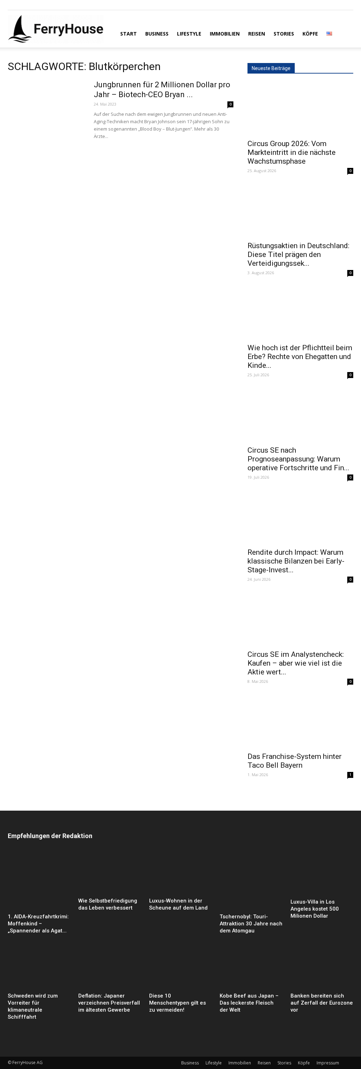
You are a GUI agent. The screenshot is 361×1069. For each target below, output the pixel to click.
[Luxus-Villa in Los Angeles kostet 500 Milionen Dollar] (321, 873)
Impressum (328, 1063)
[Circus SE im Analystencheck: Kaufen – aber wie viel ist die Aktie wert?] (300, 619)
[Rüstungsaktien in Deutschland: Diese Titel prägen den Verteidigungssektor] (300, 211)
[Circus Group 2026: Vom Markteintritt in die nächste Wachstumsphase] (300, 109)
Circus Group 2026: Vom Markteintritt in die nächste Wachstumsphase (291, 152)
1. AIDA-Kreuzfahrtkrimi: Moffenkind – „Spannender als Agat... (38, 923)
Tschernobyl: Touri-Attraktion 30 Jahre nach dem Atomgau (251, 923)
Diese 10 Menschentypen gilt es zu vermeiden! (177, 1003)
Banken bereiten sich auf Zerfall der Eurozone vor (321, 1003)
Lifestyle (189, 33)
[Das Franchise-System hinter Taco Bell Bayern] (300, 722)
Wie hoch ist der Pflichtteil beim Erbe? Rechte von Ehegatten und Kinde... (299, 357)
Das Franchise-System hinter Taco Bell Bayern (294, 760)
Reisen (256, 33)
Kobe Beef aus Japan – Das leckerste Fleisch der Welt (249, 1003)
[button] (344, 33)
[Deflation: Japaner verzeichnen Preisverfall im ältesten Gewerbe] (109, 968)
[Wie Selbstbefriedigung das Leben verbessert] (109, 873)
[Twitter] (36, 5)
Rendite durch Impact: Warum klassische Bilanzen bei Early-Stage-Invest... (295, 561)
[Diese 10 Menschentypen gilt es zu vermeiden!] (180, 968)
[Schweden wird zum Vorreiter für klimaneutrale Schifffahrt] (39, 968)
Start (128, 33)
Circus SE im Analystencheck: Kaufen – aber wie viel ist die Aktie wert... (295, 663)
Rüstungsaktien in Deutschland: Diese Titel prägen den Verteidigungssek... (298, 254)
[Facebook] (13, 5)
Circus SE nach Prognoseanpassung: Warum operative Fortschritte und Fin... (298, 459)
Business (157, 33)
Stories (284, 33)
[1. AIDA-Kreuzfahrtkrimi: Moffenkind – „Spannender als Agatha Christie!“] (39, 881)
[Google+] (24, 5)
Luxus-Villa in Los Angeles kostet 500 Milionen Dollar (314, 909)
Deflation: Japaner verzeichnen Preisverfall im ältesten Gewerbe (109, 1003)
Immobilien (225, 33)
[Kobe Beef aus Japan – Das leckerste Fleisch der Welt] (251, 968)
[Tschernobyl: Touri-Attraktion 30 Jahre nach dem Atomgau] (251, 881)
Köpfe (310, 33)
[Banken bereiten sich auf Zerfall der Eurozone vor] (321, 968)
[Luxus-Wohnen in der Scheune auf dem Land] (180, 873)
